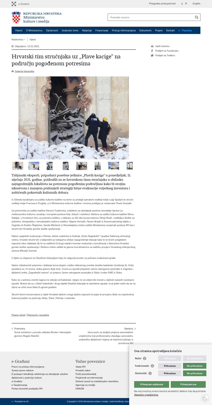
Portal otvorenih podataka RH (27, 388)
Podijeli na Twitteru (165, 55)
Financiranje (101, 30)
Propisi (159, 30)
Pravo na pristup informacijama (28, 366)
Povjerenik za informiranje (89, 377)
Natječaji (87, 30)
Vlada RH (80, 366)
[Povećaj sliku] (74, 117)
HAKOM (80, 388)
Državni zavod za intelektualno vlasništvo (97, 381)
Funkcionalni (142, 366)
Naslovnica (17, 39)
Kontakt (170, 30)
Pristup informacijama (124, 30)
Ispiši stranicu (162, 46)
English (196, 3)
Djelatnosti (52, 30)
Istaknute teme (70, 30)
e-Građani (17, 381)
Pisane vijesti (18, 315)
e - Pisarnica (185, 30)
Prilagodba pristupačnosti (162, 3)
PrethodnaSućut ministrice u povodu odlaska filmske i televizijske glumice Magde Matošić (42, 332)
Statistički (141, 373)
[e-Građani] (26, 4)
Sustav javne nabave (22, 370)
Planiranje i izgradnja (38, 315)
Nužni (138, 358)
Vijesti (18, 30)
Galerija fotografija (24, 71)
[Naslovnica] (59, 17)
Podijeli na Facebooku (167, 50)
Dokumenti (145, 30)
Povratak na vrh (22, 401)
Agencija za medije (85, 385)
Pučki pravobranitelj (86, 374)
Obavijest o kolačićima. (146, 395)
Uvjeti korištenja (116, 401)
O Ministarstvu (34, 30)
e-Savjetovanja (19, 385)
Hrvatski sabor (83, 370)
